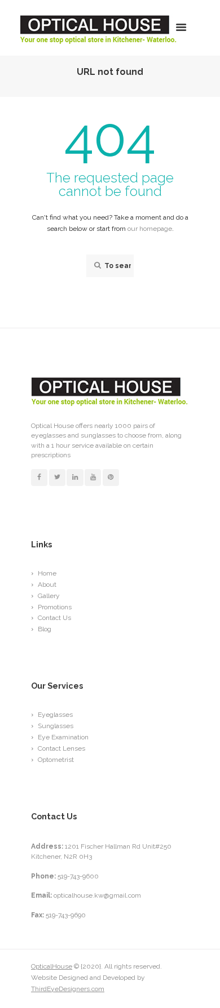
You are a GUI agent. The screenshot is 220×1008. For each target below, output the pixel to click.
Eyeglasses (55, 715)
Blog (44, 629)
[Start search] (96, 265)
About (47, 584)
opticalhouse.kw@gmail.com (97, 895)
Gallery (49, 596)
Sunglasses (55, 726)
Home (47, 573)
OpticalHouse (51, 966)
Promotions (55, 607)
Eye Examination (63, 737)
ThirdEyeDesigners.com (67, 989)
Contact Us (54, 618)
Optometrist (56, 760)
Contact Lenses (61, 748)
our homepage (149, 229)
